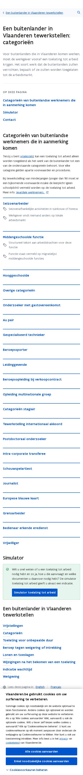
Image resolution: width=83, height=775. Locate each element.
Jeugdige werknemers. (30, 192)
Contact (9, 120)
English (40, 687)
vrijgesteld (27, 156)
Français (56, 687)
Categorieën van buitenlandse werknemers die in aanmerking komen (39, 102)
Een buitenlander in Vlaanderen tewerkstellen (34, 13)
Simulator (10, 112)
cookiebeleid (13, 742)
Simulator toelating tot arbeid (35, 592)
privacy (63, 738)
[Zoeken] (78, 12)
